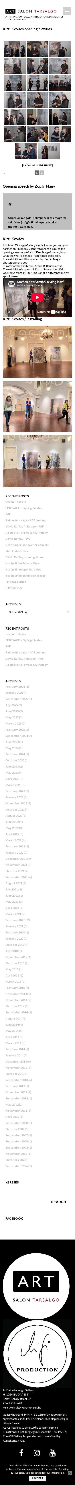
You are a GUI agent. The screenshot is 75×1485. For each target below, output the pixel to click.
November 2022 (16, 803)
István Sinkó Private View (22, 563)
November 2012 (16, 1092)
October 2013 (14, 1073)
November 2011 (16, 1110)
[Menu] (67, 11)
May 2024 (12, 748)
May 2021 (12, 901)
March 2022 (13, 840)
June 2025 (12, 711)
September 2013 (16, 1080)
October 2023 (14, 760)
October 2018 (14, 944)
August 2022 (13, 815)
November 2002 (16, 1153)
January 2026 (14, 692)
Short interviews (16, 551)
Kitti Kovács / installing (22, 319)
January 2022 (14, 852)
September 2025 (16, 698)
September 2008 (16, 1123)
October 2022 (14, 809)
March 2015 (13, 981)
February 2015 (15, 987)
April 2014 (12, 1037)
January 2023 (14, 797)
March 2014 (13, 1043)
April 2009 (12, 1116)
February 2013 (15, 1086)
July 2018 (11, 950)
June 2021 (12, 895)
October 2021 (14, 871)
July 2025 (11, 705)
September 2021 (16, 877)
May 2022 (12, 828)
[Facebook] (21, 1453)
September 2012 (16, 1098)
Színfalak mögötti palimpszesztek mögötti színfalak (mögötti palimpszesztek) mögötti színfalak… (37, 222)
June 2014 (12, 1024)
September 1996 (16, 1166)
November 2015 (16, 957)
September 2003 (16, 1147)
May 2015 (12, 969)
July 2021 (11, 889)
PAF (8, 514)
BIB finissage (14, 587)
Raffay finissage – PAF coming (25, 520)
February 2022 (15, 846)
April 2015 (12, 975)
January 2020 (14, 938)
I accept (37, 1478)
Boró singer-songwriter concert (27, 544)
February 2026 (15, 686)
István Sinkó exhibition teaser (25, 575)
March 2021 (13, 914)
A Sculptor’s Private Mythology (26, 532)
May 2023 (12, 772)
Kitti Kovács (13, 238)
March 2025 (13, 723)
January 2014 (14, 1055)
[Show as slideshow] (37, 165)
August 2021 (13, 883)
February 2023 (15, 791)
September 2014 (16, 1012)
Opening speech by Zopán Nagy (29, 186)
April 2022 (12, 834)
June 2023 (12, 766)
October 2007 (14, 1129)
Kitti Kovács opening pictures (27, 29)
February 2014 (15, 1049)
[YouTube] (52, 1453)
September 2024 (16, 735)
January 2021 (14, 926)
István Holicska (15, 501)
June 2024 (12, 741)
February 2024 (15, 754)
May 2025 (12, 717)
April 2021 (12, 907)
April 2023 (12, 778)
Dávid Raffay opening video (24, 557)
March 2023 (13, 785)
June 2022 (12, 821)
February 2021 (15, 920)
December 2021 (16, 858)
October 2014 (14, 1006)
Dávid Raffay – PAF (18, 538)
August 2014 (13, 1018)
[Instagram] (37, 1453)
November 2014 (16, 1000)
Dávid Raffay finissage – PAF (24, 526)
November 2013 (16, 1067)
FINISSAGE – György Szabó (23, 508)
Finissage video (15, 581)
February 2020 (15, 932)
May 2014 (12, 1030)
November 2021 (16, 864)
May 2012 (12, 1104)
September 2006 (16, 1141)
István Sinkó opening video (23, 569)
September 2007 (16, 1135)
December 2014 (16, 993)
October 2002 (14, 1159)
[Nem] (70, 1473)
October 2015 (14, 963)
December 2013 (16, 1061)
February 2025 (15, 729)
